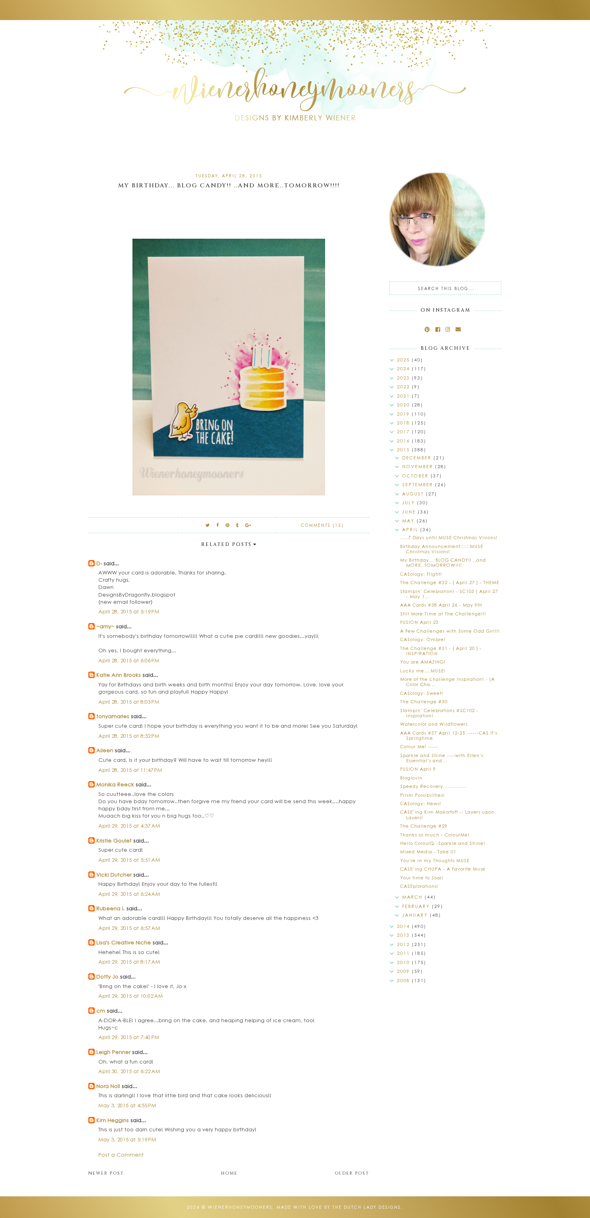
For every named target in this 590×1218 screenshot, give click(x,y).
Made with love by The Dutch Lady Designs (339, 1207)
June (410, 512)
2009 (404, 971)
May (409, 521)
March (413, 897)
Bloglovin (411, 778)
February (417, 906)
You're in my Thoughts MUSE (435, 860)
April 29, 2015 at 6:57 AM (129, 928)
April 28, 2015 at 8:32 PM (128, 735)
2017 (404, 431)
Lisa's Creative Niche (123, 942)
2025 (404, 360)
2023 (404, 378)
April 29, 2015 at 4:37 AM (129, 825)
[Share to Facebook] (218, 525)
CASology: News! (420, 803)
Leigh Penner (113, 1052)
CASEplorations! (419, 886)
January (416, 915)
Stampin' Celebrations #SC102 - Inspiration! (439, 713)
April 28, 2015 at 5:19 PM (128, 611)
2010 (404, 962)
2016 (404, 441)
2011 (404, 953)
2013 (404, 935)
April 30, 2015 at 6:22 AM (129, 1071)
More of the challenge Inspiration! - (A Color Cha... (447, 681)
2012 (404, 944)
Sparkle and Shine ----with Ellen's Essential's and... (441, 757)
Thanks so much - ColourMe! (435, 835)
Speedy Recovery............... (433, 786)
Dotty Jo (107, 976)
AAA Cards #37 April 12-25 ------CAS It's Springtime (448, 735)
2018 (404, 423)
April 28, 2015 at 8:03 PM (128, 701)
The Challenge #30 (424, 701)
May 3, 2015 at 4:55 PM (127, 1105)
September (418, 484)
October (416, 476)
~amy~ (105, 626)
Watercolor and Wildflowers (434, 724)
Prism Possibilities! (422, 795)
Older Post (352, 1173)
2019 (404, 414)
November (418, 466)
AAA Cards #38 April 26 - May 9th (441, 605)
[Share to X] (207, 525)
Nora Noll (108, 1086)
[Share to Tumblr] (237, 525)
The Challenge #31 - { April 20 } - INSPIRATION (441, 650)
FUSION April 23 (419, 622)
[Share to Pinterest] (228, 525)
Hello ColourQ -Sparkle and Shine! (442, 843)
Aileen (104, 750)
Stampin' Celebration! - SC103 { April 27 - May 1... (449, 593)
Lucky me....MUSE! (423, 671)
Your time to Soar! (422, 878)
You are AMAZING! (423, 662)
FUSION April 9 (418, 769)
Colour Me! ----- (419, 746)
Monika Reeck (115, 784)
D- (99, 563)
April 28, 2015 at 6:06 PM (128, 660)
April (411, 529)
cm (100, 1010)
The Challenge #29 (424, 826)
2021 (404, 396)
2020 (404, 405)
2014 (404, 926)
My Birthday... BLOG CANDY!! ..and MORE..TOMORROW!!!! (443, 562)
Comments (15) (322, 525)
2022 (404, 387)
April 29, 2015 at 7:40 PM (128, 1037)
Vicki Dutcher (114, 874)
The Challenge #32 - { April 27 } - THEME (449, 582)
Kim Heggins (112, 1120)
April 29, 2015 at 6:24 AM (129, 893)
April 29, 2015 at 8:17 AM (129, 961)
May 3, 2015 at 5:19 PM (127, 1139)
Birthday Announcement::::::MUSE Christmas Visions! (441, 548)
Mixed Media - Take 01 (428, 852)
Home (229, 1173)
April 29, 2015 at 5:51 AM (129, 859)
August (414, 494)
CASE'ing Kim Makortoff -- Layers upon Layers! (447, 814)
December (417, 458)
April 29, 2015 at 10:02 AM (130, 995)
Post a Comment (121, 1154)
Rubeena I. (110, 908)
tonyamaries (112, 716)
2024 (404, 368)
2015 (404, 450)
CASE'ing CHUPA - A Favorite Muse (443, 869)
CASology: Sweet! (421, 693)
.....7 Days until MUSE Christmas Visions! (448, 537)
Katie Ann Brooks (118, 674)
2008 (404, 980)
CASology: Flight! (421, 574)
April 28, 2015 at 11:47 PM (130, 769)
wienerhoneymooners (240, 1207)
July (409, 502)
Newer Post (106, 1173)
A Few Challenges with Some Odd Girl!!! (450, 631)
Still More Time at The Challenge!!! (443, 614)
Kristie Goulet (114, 840)
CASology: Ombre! (423, 639)
